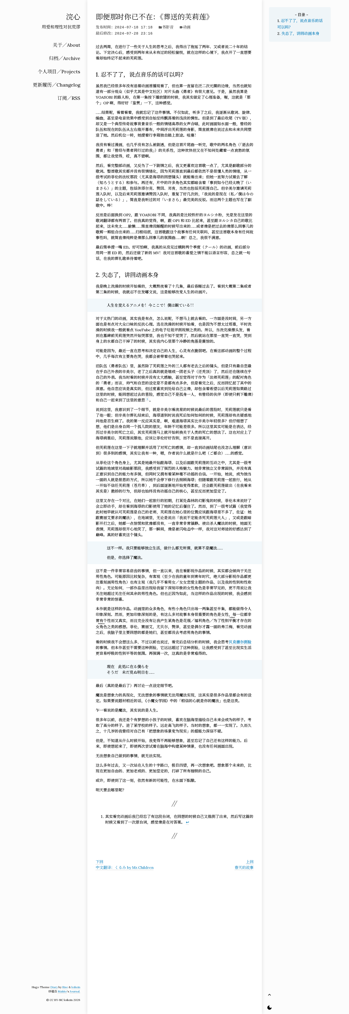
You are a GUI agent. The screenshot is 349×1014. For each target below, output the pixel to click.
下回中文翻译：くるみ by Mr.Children (125, 864)
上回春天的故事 (244, 864)
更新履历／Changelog (56, 85)
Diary (54, 987)
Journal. (75, 991)
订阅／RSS (68, 98)
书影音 (168, 27)
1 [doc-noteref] (147, 399)
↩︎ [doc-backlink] (187, 822)
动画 (187, 27)
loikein (75, 987)
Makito (62, 991)
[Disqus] (175, 939)
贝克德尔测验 (240, 642)
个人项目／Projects (59, 71)
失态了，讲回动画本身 (300, 33)
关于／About (66, 45)
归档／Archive (64, 58)
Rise (65, 987)
